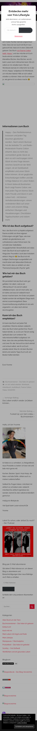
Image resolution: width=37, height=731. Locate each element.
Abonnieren (25, 30)
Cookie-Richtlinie (22, 722)
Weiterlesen (18, 36)
